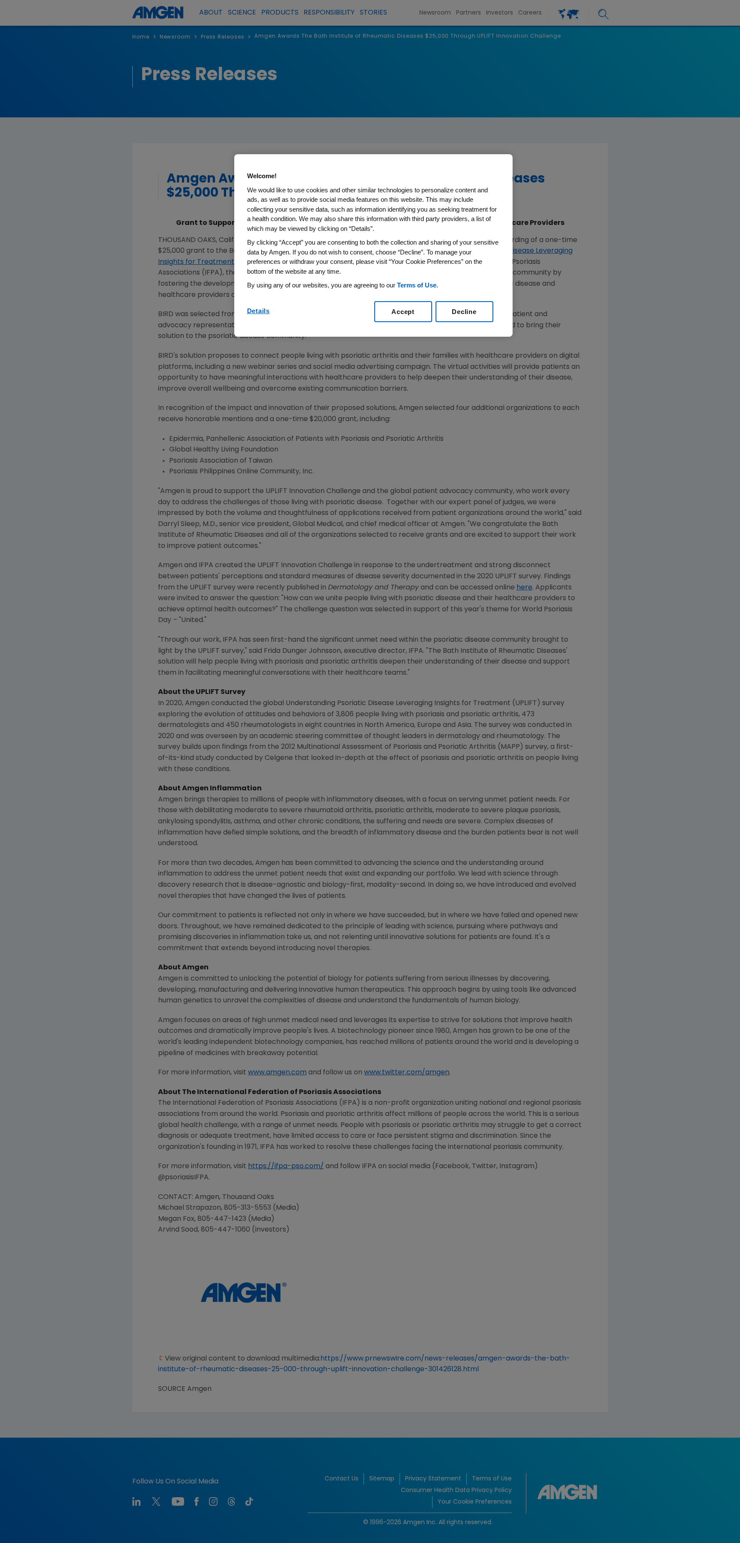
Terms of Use (416, 285)
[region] (373, 245)
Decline (464, 311)
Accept (403, 311)
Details (258, 310)
